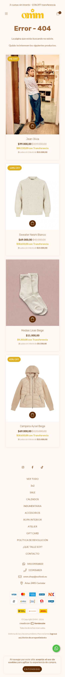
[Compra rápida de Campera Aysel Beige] (32, 415)
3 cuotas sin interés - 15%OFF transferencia (33, 4)
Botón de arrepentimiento (34, 637)
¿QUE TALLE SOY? (32, 546)
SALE (32, 492)
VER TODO (32, 478)
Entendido (32, 669)
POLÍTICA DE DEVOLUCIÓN (32, 540)
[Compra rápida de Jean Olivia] (32, 126)
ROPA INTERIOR (32, 519)
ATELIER (32, 526)
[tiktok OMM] (42, 467)
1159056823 (35, 570)
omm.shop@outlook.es (35, 576)
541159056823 (35, 563)
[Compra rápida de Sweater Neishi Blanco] (32, 223)
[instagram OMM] (23, 467)
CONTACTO (32, 553)
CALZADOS (32, 499)
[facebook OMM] (32, 467)
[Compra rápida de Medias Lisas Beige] (32, 319)
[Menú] (7, 13)
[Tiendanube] (32, 624)
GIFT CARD (32, 533)
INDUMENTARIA (33, 506)
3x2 (32, 485)
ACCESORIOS (32, 512)
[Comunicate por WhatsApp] (56, 648)
